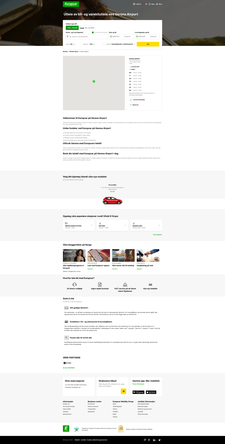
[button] (93, 81)
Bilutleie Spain (74, 51)
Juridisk (83, 440)
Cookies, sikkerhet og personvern (97, 440)
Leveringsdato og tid (142, 32)
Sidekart (77, 440)
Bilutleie (65, 51)
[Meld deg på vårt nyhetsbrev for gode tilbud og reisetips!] (123, 391)
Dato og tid (112, 32)
